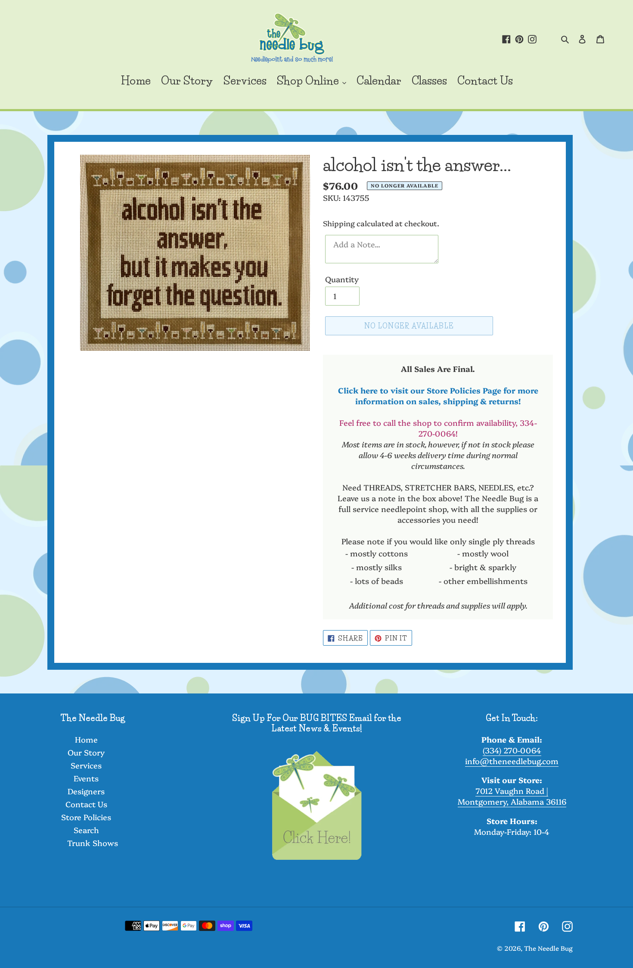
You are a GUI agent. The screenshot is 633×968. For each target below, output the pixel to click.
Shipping (339, 223)
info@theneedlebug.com (512, 761)
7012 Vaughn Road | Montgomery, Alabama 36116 (512, 796)
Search (86, 829)
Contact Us (86, 804)
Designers (86, 791)
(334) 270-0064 (512, 750)
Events (86, 778)
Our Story (86, 752)
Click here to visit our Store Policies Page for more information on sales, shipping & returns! (438, 395)
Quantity (342, 279)
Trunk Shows (92, 842)
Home (86, 739)
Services (86, 765)
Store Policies (86, 817)
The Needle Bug (548, 947)
